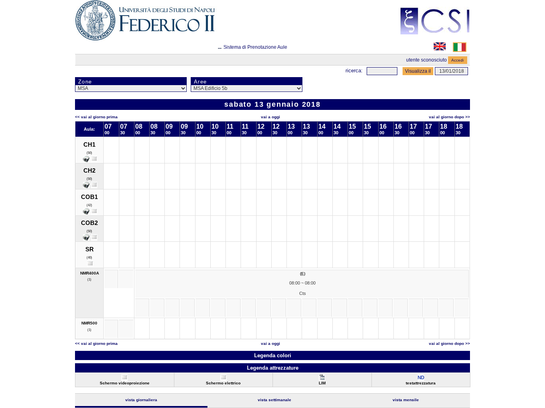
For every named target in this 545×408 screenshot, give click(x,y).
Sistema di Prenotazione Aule (255, 47)
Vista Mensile (406, 400)
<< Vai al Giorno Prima (96, 117)
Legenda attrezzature (272, 368)
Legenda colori (272, 355)
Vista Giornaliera (141, 400)
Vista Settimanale (274, 400)
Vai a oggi (270, 117)
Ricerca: (354, 71)
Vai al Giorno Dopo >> (449, 117)
